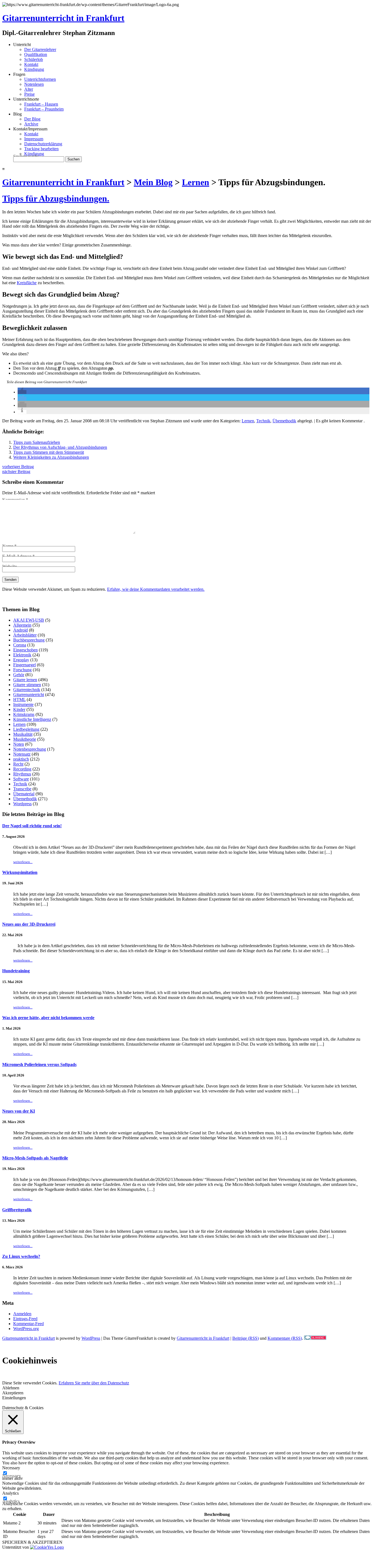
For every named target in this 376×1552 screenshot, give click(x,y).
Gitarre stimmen (27, 684)
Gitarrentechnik (26, 689)
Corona (19, 645)
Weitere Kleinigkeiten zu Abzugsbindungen (51, 457)
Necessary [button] (11, 1467)
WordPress (90, 1338)
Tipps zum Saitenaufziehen (36, 442)
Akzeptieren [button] (12, 1392)
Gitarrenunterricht (28, 694)
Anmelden (22, 1313)
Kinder (19, 709)
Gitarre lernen (25, 679)
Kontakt (31, 64)
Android (20, 630)
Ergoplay (21, 659)
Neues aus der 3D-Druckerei (28, 924)
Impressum (33, 138)
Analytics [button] (10, 1493)
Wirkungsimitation (19, 872)
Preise (29, 94)
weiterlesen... (22, 862)
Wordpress (22, 803)
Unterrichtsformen (40, 79)
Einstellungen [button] (14, 1397)
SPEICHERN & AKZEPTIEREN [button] (32, 1542)
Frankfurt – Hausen (41, 104)
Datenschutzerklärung (43, 143)
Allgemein (22, 625)
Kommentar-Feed (28, 1323)
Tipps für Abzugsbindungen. (55, 198)
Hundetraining (16, 970)
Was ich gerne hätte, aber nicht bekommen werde (48, 1017)
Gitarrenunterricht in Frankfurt (63, 18)
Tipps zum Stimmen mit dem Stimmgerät (48, 452)
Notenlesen (34, 84)
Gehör (18, 674)
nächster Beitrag (16, 471)
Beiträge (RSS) (245, 1338)
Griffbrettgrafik (17, 1209)
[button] (22, 392)
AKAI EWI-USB (28, 620)
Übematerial (23, 793)
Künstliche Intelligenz (32, 719)
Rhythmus (22, 774)
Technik (263, 420)
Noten (18, 744)
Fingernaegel (24, 664)
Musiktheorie (24, 739)
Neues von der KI (18, 1111)
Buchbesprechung (29, 640)
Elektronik (22, 655)
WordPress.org (26, 1328)
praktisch (21, 759)
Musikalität (22, 734)
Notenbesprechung (29, 749)
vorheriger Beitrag (18, 466)
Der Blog (32, 119)
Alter (28, 89)
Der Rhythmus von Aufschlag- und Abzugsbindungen (60, 447)
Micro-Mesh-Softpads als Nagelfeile (35, 1158)
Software (21, 779)
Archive (31, 124)
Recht (18, 764)
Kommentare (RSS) (285, 1338)
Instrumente (23, 704)
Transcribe (22, 788)
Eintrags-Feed (25, 1318)
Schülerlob (33, 59)
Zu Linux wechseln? (21, 1256)
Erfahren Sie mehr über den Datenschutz (94, 1383)
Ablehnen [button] (10, 1387)
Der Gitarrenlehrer (40, 49)
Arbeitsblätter (25, 635)
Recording (22, 769)
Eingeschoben (25, 650)
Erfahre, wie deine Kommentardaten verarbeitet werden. (156, 589)
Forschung (22, 669)
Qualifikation (35, 54)
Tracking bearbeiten (41, 148)
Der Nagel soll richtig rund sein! (32, 825)
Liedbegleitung (26, 729)
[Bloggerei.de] (315, 1338)
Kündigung (34, 69)
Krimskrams (23, 714)
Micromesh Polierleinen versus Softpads (39, 1064)
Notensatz (22, 754)
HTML (19, 699)
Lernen (248, 420)
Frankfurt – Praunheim (44, 109)
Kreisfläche (27, 282)
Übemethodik (284, 420)
